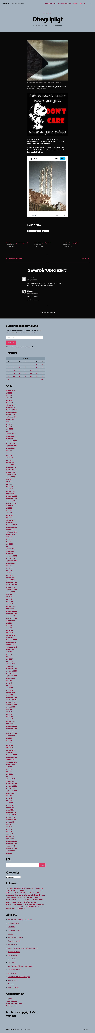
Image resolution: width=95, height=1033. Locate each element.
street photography (27, 902)
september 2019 (11, 589)
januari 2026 (10, 407)
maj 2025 (9, 426)
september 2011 (11, 819)
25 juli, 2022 (47, 25)
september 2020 (11, 561)
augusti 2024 (10, 448)
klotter (18, 897)
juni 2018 (9, 625)
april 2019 (9, 601)
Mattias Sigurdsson (14, 969)
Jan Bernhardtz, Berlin (15, 937)
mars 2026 (9, 402)
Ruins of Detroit (13, 980)
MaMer (38, 25)
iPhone (14, 897)
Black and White (20, 888)
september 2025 (11, 417)
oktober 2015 (10, 702)
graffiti (43, 895)
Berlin (11, 888)
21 (25, 373)
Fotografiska (33, 890)
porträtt (22, 899)
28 (25, 376)
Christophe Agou (13, 923)
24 (42, 373)
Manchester (23, 897)
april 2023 (9, 486)
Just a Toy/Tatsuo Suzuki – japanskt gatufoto (23, 948)
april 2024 (9, 458)
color (22, 890)
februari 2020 (10, 577)
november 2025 (11, 412)
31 (42, 376)
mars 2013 (9, 776)
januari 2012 (10, 810)
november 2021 (11, 527)
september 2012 (11, 791)
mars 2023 (9, 489)
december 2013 (11, 755)
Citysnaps (11, 927)
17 (42, 370)
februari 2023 (10, 491)
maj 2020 (9, 570)
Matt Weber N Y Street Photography (20, 966)
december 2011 (11, 812)
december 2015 (11, 697)
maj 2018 (9, 628)
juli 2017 (9, 652)
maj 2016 (9, 685)
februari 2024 (10, 462)
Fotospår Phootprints (15, 930)
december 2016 (11, 668)
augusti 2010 (10, 851)
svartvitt (30, 906)
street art (14, 902)
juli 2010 (9, 853)
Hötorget (10, 897)
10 (42, 367)
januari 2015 (10, 724)
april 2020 (9, 573)
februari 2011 (10, 836)
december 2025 (11, 410)
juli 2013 (9, 767)
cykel (26, 890)
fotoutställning (40, 890)
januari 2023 (10, 494)
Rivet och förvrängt (50, 3)
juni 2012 (9, 798)
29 (31, 376)
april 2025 (9, 429)
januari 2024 (10, 465)
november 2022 (11, 498)
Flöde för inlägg (11, 1001)
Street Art (11, 984)
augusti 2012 (10, 793)
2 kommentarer (58, 25)
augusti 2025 (10, 419)
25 (8, 376)
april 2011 (9, 831)
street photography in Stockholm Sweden (25, 904)
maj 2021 (9, 541)
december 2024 (11, 438)
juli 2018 (9, 623)
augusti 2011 (10, 822)
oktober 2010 (10, 846)
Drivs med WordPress (23, 1029)
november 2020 (11, 556)
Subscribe (10, 342)
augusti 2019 (10, 592)
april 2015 (9, 716)
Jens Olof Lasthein (14, 941)
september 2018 (11, 618)
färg (16, 895)
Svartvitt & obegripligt (70, 243)
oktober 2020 (10, 558)
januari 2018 (10, 637)
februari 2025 (10, 434)
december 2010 (11, 841)
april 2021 (9, 544)
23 (36, 373)
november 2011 (11, 815)
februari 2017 (10, 664)
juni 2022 (9, 510)
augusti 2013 (10, 764)
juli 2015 (9, 709)
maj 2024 (9, 455)
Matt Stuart (12, 962)
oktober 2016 (10, 673)
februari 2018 (10, 635)
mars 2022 (9, 517)
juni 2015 (9, 712)
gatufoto (23, 895)
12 (14, 370)
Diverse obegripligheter (42, 243)
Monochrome (12, 973)
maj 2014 (9, 743)
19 (14, 373)
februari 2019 (10, 606)
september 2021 (11, 532)
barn (7, 888)
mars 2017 (9, 661)
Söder (37, 907)
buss (42, 888)
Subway (23, 907)
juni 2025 (9, 424)
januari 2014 (10, 752)
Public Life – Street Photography (19, 977)
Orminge (17, 900)
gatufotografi (34, 895)
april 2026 (9, 400)
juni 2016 (9, 683)
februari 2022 (10, 520)
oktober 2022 (10, 501)
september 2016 (11, 676)
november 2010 (11, 843)
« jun (8, 379)
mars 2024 (9, 460)
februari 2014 (10, 750)
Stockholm (47, 13)
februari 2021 (10, 549)
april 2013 (9, 774)
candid (11, 890)
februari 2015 (10, 721)
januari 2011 (10, 839)
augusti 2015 (10, 707)
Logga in (9, 999)
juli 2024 (9, 450)
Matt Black (11, 959)
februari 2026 (10, 405)
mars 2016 (9, 690)
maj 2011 (9, 829)
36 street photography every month (20, 919)
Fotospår (6, 3)
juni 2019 (9, 597)
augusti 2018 (10, 621)
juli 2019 (9, 594)
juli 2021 (9, 537)
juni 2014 (9, 740)
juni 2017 (9, 654)
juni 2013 (9, 769)
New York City (10, 900)
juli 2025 (9, 422)
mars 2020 (9, 575)
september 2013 (11, 762)
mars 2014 (9, 748)
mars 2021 (9, 546)
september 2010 (11, 848)
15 (31, 370)
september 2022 (11, 503)
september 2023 (11, 474)
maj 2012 (9, 800)
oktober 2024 (10, 443)
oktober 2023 (10, 472)
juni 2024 (9, 453)
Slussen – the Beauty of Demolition (68, 3)
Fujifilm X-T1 (24, 893)
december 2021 (11, 525)
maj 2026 (9, 398)
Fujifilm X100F (10, 895)
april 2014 (9, 745)
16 (36, 370)
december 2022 (11, 496)
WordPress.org (11, 1006)
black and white (33, 888)
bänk (7, 890)
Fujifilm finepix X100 (12, 893)
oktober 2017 (10, 645)
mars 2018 (9, 633)
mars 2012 (9, 805)
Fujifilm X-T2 (34, 893)
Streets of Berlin (13, 987)
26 (14, 376)
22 (31, 373)
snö (31, 899)
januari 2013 (10, 781)
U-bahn (15, 908)
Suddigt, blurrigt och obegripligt (17, 243)
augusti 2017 (10, 649)
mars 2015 (9, 719)
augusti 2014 (10, 736)
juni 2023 (9, 482)
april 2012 (9, 803)
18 (8, 373)
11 (8, 370)
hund (7, 897)
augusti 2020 (10, 563)
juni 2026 (9, 395)
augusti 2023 (10, 477)
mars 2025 (9, 431)
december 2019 (11, 582)
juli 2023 (9, 479)
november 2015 (11, 700)
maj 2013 (9, 772)
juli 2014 (9, 738)
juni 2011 (9, 827)
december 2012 (11, 784)
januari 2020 (10, 580)
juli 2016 (9, 680)
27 (19, 376)
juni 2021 (9, 539)
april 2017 (9, 659)
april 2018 (9, 630)
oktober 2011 (10, 817)
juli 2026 (9, 393)
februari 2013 (10, 779)
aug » (42, 379)
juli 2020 (9, 565)
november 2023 (11, 470)
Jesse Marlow (12, 944)
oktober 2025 (10, 414)
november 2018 (11, 613)
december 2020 (11, 553)
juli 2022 (9, 508)
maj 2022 (9, 513)
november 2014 (11, 728)
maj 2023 (9, 484)
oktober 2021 (10, 529)
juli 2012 (9, 795)
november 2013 (11, 757)
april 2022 (9, 515)
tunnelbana (10, 908)
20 (19, 373)
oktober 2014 (10, 731)
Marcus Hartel (13, 955)
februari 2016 (10, 692)
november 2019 (11, 585)
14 (25, 370)
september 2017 (11, 647)
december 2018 (11, 611)
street (8, 902)
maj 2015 (9, 714)
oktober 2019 (10, 587)
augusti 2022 (10, 506)
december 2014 (11, 726)
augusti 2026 (10, 390)
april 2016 (9, 688)
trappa (41, 906)
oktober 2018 (10, 616)
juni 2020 (9, 568)
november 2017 (11, 642)
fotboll (29, 890)
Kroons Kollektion (14, 952)
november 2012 (11, 786)
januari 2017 (10, 666)
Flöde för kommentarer (14, 1003)
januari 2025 (10, 436)
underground (21, 908)
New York (82, 3)
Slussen (27, 900)
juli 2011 (8, 824)
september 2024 (11, 446)
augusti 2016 (10, 678)
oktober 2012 (10, 788)
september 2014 (11, 733)
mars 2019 (9, 604)
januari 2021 (10, 551)
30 (36, 376)
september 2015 (11, 704)
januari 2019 (10, 609)
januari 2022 (10, 522)
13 (19, 370)
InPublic (10, 934)
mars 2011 (9, 834)
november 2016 (11, 671)
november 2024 (11, 441)
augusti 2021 (10, 534)
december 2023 (11, 467)
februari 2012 (10, 807)
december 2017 (11, 640)
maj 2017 (9, 656)
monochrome (32, 897)
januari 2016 (10, 695)
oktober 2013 (10, 760)
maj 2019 (9, 599)
